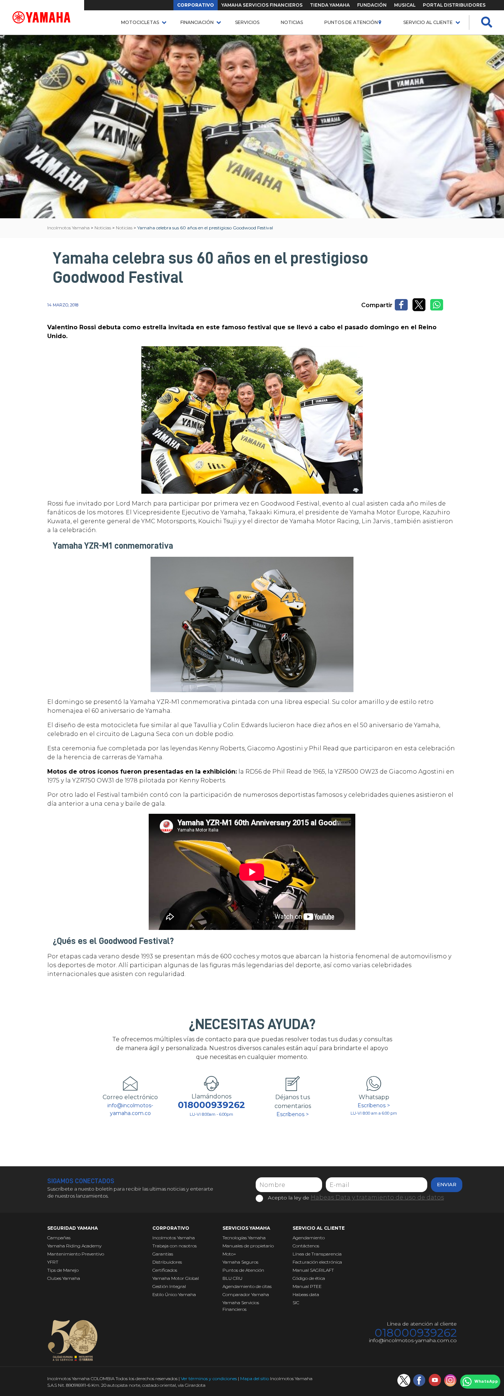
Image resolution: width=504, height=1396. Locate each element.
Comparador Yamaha (245, 1294)
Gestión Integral (169, 1286)
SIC (296, 1302)
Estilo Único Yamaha (174, 1294)
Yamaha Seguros (240, 1262)
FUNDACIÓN (372, 5)
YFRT (52, 1262)
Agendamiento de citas (247, 1286)
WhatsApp (486, 1381)
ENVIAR (446, 1184)
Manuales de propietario (248, 1246)
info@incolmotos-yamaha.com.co (130, 1109)
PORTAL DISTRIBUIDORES (454, 5)
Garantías (162, 1254)
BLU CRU (232, 1278)
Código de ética (309, 1278)
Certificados (164, 1270)
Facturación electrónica (317, 1262)
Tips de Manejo (63, 1270)
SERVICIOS (247, 22)
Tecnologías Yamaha (244, 1237)
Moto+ (229, 1254)
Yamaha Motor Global (175, 1278)
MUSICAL (404, 5)
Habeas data (306, 1294)
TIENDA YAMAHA (330, 5)
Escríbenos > (292, 1114)
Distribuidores (167, 1262)
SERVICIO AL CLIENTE (428, 22)
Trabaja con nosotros (174, 1246)
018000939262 (211, 1105)
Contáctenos (306, 1246)
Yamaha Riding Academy (74, 1246)
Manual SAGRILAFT (313, 1270)
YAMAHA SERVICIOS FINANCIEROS (262, 5)
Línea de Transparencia (317, 1254)
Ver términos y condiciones (209, 1378)
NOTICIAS (292, 22)
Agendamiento (309, 1237)
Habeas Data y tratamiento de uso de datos (377, 1197)
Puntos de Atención (351, 22)
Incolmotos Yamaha (173, 1237)
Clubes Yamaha (63, 1278)
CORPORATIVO (195, 5)
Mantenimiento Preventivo (75, 1254)
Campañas (58, 1237)
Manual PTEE (307, 1286)
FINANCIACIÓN (197, 22)
